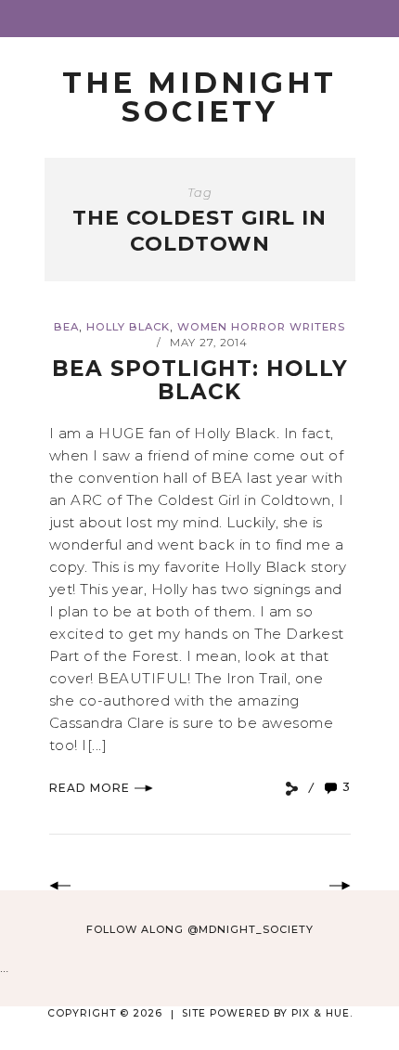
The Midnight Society (199, 97)
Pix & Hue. (322, 1013)
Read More (89, 788)
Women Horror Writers (261, 326)
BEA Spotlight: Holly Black (200, 380)
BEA (66, 326)
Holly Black (128, 326)
